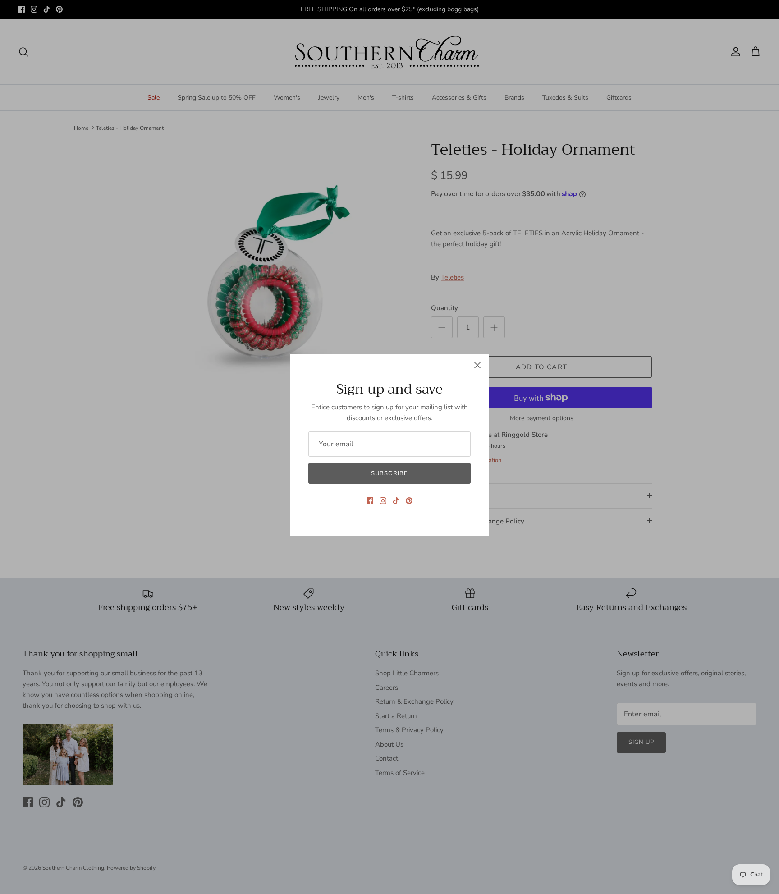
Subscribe (389, 473)
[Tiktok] (396, 500)
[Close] (477, 365)
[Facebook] (370, 500)
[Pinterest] (409, 500)
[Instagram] (383, 500)
